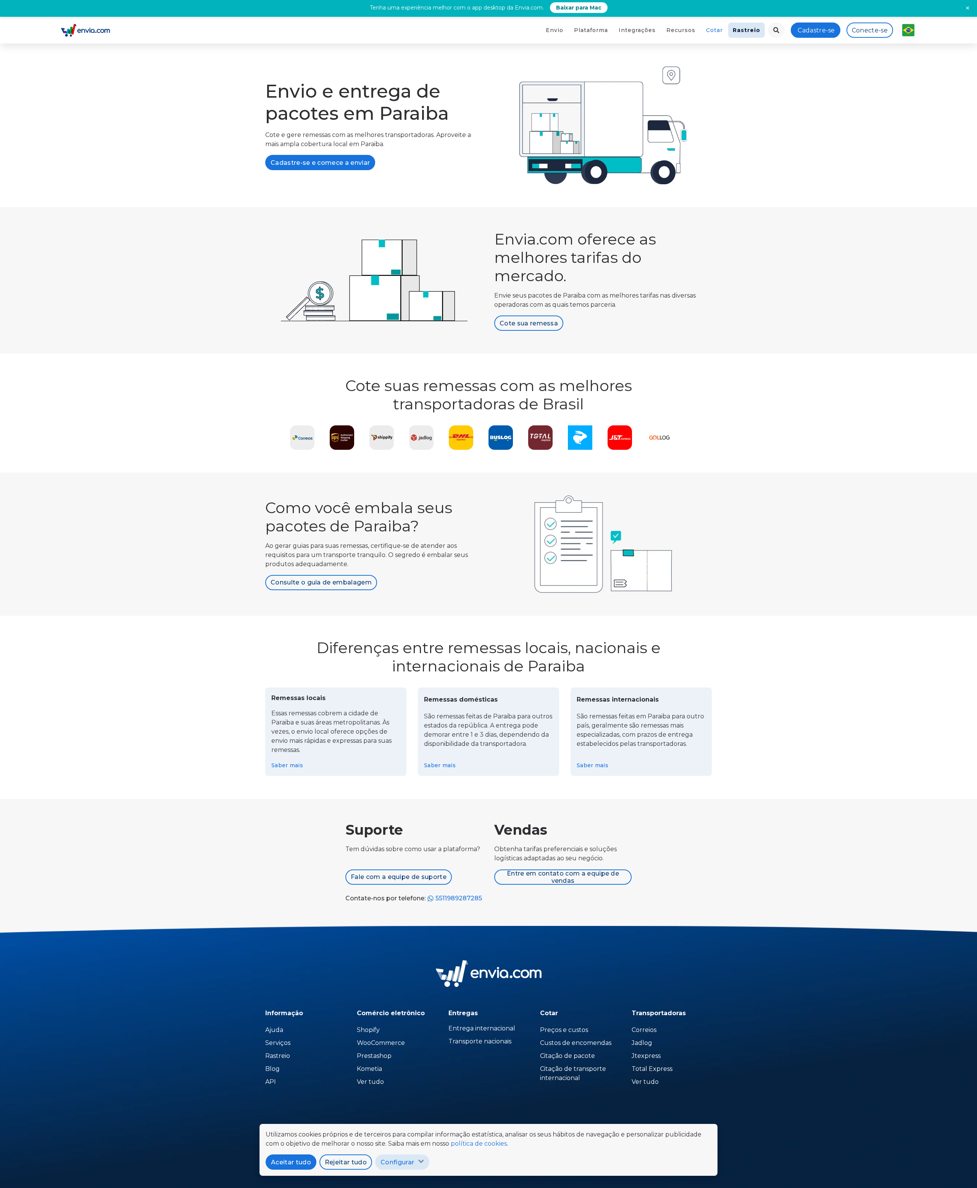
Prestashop (374, 1055)
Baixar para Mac (578, 7)
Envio (554, 30)
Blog (272, 1068)
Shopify (368, 1029)
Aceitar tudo (291, 1162)
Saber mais (287, 765)
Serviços (277, 1042)
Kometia (369, 1068)
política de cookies (479, 1143)
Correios (644, 1029)
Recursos (680, 30)
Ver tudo (370, 1081)
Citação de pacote (567, 1055)
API (270, 1081)
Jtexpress (646, 1055)
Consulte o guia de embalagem (321, 582)
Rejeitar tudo (346, 1162)
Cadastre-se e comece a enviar (320, 162)
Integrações (637, 30)
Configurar (397, 1162)
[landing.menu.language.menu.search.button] (776, 30)
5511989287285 (458, 898)
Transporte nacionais (479, 1041)
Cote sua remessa (529, 323)
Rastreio (746, 30)
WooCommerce (381, 1042)
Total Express (652, 1068)
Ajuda (274, 1029)
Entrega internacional (481, 1028)
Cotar (714, 30)
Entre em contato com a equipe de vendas (563, 877)
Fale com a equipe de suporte (399, 877)
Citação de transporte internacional (573, 1073)
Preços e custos (564, 1029)
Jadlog (642, 1042)
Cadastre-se (816, 30)
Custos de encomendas (575, 1042)
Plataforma (591, 30)
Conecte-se (870, 30)
